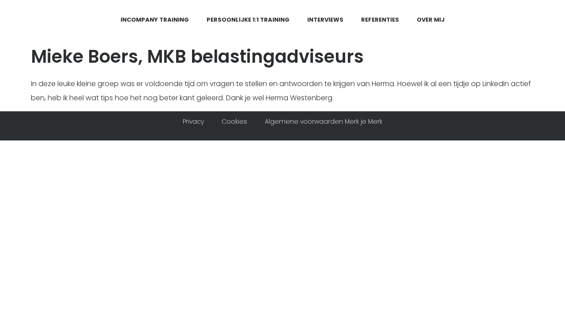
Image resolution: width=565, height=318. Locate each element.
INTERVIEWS (325, 19)
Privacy (193, 121)
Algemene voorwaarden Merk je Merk (323, 121)
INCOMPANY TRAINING (155, 19)
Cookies (234, 121)
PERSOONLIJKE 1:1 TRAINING (248, 19)
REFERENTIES (380, 19)
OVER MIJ (430, 19)
